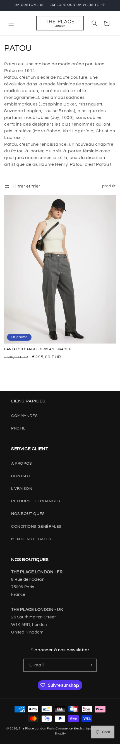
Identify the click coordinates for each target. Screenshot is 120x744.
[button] (11, 23)
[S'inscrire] (90, 665)
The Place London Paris (37, 728)
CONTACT (20, 476)
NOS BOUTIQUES (28, 514)
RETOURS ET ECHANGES (35, 501)
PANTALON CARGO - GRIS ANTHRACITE (37, 349)
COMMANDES (24, 416)
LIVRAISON (21, 489)
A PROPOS (21, 463)
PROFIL (18, 428)
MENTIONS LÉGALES (31, 539)
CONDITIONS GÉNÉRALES (36, 527)
